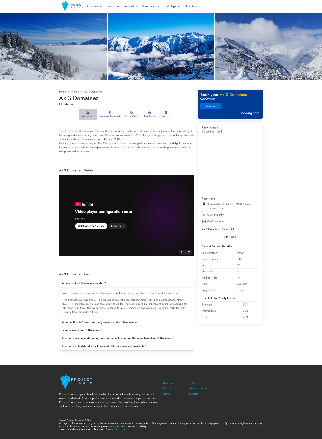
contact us (112, 426)
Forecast (129, 6)
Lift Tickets (230, 237)
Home (62, 92)
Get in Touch (196, 383)
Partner (166, 394)
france (75, 92)
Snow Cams (149, 6)
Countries (92, 6)
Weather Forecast (109, 116)
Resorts (111, 6)
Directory (166, 116)
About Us (167, 383)
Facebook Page (198, 388)
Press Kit (167, 388)
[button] (126, 283)
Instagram (194, 394)
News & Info (192, 6)
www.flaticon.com (117, 429)
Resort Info (88, 116)
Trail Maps (170, 6)
